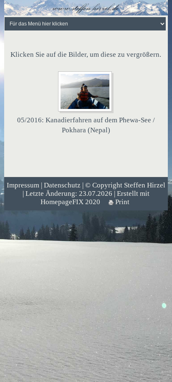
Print (121, 202)
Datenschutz (62, 185)
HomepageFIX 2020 (70, 202)
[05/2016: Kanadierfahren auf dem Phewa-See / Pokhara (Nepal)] (86, 92)
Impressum (23, 185)
